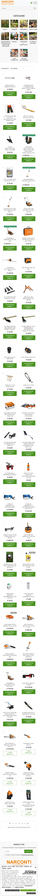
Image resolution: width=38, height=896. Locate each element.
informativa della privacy (27, 854)
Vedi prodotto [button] (10, 753)
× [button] (35, 867)
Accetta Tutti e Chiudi (28, 890)
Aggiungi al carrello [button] (10, 93)
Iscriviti (28, 851)
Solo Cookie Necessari (12, 890)
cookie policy (19, 887)
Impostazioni (31, 893)
